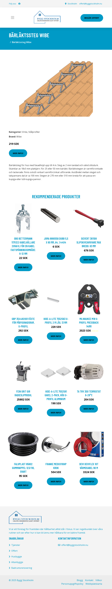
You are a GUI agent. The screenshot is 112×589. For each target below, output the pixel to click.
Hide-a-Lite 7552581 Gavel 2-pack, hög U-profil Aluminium (56, 395)
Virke (24, 131)
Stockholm (72, 3)
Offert (14, 550)
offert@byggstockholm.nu (90, 3)
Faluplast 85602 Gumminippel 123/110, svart (23, 467)
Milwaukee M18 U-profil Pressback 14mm (89, 322)
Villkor (98, 580)
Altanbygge (17, 562)
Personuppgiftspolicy (72, 583)
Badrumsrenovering (21, 567)
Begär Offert (91, 17)
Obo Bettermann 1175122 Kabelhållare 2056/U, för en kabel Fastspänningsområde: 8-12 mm (23, 246)
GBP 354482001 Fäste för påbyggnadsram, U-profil (23, 322)
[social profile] (19, 3)
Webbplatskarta (94, 583)
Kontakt (89, 580)
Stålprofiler (34, 131)
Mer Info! (18, 153)
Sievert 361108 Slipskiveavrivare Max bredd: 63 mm (88, 242)
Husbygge (16, 556)
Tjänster (15, 545)
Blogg (80, 580)
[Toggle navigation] (12, 17)
